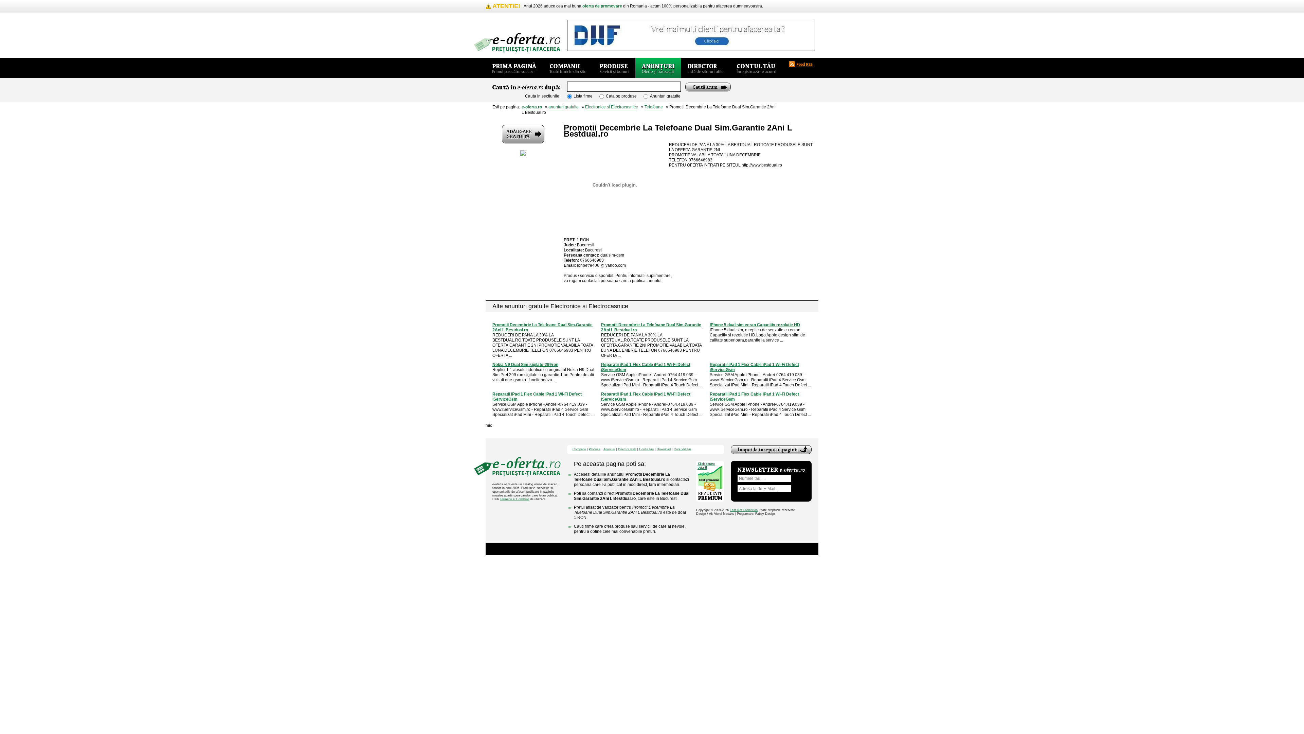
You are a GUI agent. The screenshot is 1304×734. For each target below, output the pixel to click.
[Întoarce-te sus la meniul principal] (771, 449)
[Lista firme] (568, 68)
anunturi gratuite (563, 107)
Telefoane (654, 107)
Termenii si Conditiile (514, 499)
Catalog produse (621, 96)
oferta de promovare (602, 6)
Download (664, 449)
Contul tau (646, 449)
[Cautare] (708, 87)
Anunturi (609, 449)
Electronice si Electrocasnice (611, 107)
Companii (579, 449)
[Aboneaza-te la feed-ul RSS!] (803, 64)
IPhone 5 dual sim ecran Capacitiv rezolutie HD (755, 324)
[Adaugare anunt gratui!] (523, 134)
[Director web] (705, 68)
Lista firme (583, 96)
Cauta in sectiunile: (542, 96)
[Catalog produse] (614, 68)
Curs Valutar (682, 449)
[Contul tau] (756, 68)
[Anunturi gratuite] (658, 68)
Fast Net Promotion (744, 510)
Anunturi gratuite (665, 96)
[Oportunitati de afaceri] (514, 68)
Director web (627, 449)
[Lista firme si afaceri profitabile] (517, 42)
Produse (594, 449)
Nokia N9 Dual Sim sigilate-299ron (525, 364)
